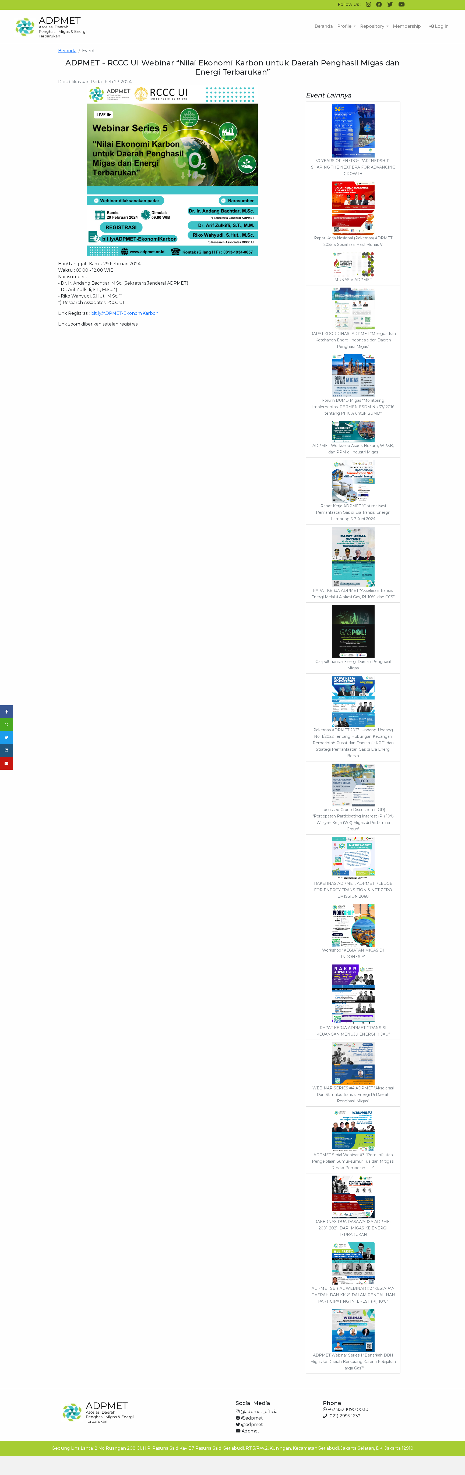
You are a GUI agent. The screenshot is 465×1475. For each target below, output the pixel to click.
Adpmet (250, 1431)
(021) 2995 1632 (344, 1415)
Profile (345, 26)
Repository (372, 26)
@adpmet (251, 1418)
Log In (441, 26)
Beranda (324, 26)
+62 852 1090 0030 (347, 1409)
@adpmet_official (259, 1411)
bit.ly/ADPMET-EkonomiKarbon (124, 313)
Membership (407, 26)
